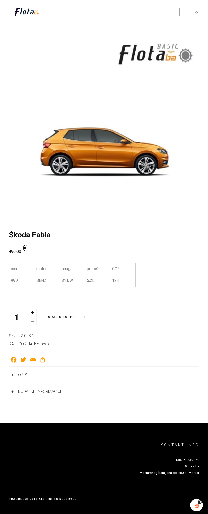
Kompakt (42, 343)
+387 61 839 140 (187, 460)
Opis (22, 374)
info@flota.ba (189, 466)
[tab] (104, 375)
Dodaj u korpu (60, 317)
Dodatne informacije (40, 391)
